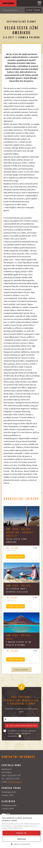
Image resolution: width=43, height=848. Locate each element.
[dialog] (21, 831)
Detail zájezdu (15, 557)
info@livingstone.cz (14, 782)
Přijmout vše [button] (21, 833)
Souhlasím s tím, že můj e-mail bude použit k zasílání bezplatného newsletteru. (22, 733)
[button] (21, 844)
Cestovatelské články (10, 10)
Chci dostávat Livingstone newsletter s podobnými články (21, 700)
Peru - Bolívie (18, 586)
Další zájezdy (21, 670)
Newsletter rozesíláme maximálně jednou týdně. (21, 710)
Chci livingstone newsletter (23, 726)
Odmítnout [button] (21, 839)
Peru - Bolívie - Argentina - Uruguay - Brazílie (20, 532)
